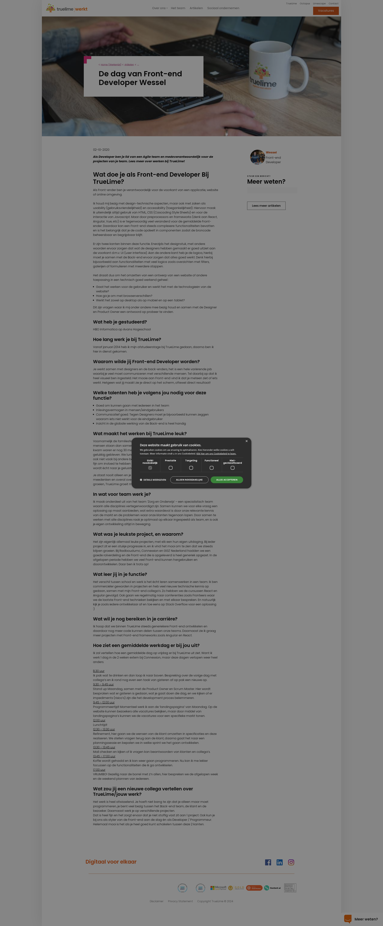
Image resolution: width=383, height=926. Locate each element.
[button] (153, 479)
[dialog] (191, 463)
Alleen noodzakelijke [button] (189, 479)
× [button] (246, 441)
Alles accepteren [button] (226, 479)
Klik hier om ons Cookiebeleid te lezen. (216, 453)
